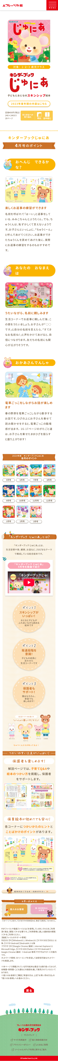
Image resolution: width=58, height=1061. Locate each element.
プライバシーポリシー (22, 1044)
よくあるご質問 (42, 1044)
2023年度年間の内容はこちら (29, 103)
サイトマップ (29, 1035)
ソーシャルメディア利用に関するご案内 (30, 1049)
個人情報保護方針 (39, 1040)
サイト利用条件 (20, 1040)
